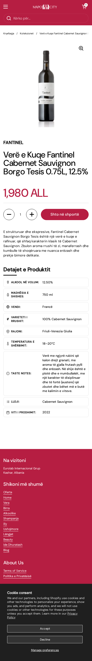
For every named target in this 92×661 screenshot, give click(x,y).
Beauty (8, 539)
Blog (6, 550)
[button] (84, 6)
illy (5, 524)
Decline (45, 639)
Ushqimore (10, 529)
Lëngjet (8, 534)
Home (7, 497)
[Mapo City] (45, 7)
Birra (6, 508)
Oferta (7, 492)
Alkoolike (9, 513)
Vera (6, 503)
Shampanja (11, 518)
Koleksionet (27, 33)
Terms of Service (14, 571)
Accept (45, 628)
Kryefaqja (8, 33)
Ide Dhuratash (13, 545)
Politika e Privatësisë (17, 576)
